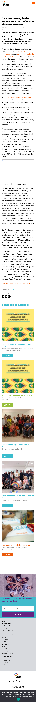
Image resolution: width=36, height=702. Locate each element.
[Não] (34, 696)
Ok (18, 699)
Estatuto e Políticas (8, 660)
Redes (4, 641)
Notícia (13, 289)
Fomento (5, 662)
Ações (4, 637)
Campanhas (5, 639)
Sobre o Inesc (6, 625)
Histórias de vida (7, 653)
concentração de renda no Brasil (17, 97)
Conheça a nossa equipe (10, 628)
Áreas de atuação (8, 635)
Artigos (4, 648)
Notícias (4, 646)
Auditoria (5, 658)
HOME (4, 621)
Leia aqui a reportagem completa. (16, 283)
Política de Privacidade (9, 665)
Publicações (6, 651)
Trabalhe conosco (8, 630)
